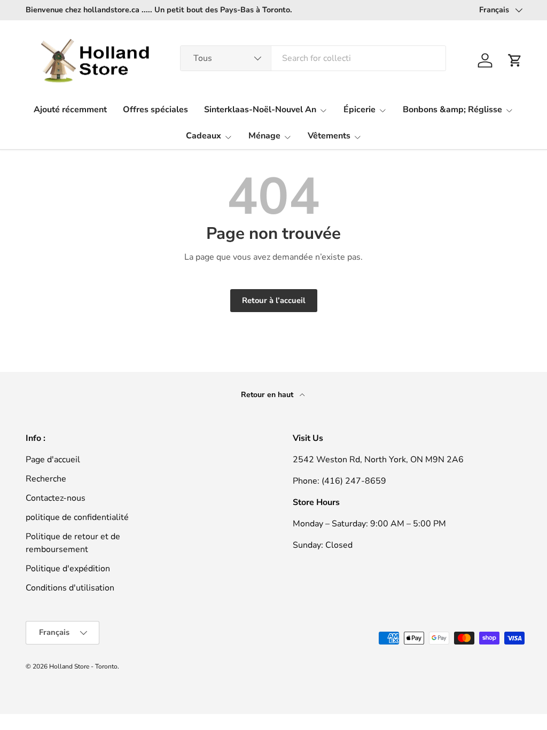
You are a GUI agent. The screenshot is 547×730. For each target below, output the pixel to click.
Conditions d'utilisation (70, 588)
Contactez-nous (55, 498)
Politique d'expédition (68, 568)
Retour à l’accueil (274, 300)
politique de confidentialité (77, 517)
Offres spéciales (155, 109)
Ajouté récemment (70, 109)
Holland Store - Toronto (83, 666)
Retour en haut (268, 395)
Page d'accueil (53, 459)
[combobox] (313, 58)
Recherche (46, 479)
